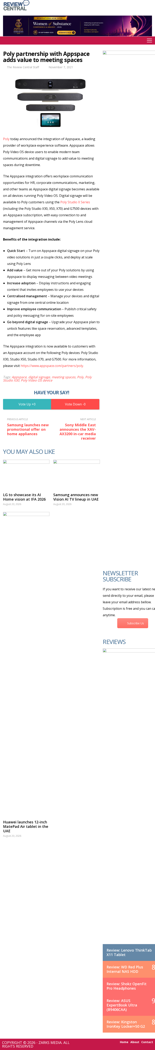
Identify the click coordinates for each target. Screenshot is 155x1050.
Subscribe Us (135, 623)
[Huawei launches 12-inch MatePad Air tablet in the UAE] (26, 664)
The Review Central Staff (23, 67)
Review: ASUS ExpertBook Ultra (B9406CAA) (122, 1005)
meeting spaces (63, 377)
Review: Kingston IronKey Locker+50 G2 (126, 1024)
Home (124, 1042)
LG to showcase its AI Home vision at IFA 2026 (24, 497)
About (134, 1042)
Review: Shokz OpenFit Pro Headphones (127, 986)
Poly (6, 139)
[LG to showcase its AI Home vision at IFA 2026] (26, 474)
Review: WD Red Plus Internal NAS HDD (125, 969)
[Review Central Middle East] (16, 11)
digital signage (39, 377)
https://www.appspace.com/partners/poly (52, 366)
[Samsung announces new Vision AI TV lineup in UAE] (76, 474)
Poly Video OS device (36, 380)
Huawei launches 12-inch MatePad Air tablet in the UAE (25, 826)
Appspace (19, 377)
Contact (147, 1042)
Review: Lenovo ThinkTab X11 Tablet (129, 952)
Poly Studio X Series (75, 202)
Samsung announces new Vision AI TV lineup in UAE (76, 497)
